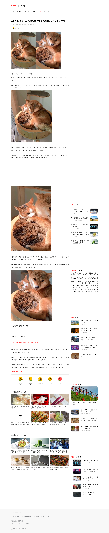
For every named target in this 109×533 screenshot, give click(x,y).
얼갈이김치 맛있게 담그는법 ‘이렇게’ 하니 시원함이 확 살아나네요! (39, 424)
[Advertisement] (40, 173)
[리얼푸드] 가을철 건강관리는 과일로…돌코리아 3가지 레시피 (20, 451)
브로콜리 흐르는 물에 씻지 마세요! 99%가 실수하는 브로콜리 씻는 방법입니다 (59, 424)
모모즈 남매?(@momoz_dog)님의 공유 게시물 (24, 342)
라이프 (39, 11)
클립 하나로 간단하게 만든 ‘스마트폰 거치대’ (40, 468)
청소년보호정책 (36, 516)
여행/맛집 (18, 11)
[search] (96, 5)
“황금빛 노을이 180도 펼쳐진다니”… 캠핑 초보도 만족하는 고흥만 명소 (81, 218)
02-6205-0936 (16, 523)
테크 (44, 11)
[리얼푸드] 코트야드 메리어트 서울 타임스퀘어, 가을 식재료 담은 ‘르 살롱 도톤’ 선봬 (20, 468)
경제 (34, 11)
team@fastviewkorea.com (33, 523)
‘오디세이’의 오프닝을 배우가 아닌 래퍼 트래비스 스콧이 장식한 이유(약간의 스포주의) (89, 330)
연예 (29, 11)
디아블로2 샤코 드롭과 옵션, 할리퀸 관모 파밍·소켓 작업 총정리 (20, 423)
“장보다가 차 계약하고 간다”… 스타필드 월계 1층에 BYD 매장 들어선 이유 (81, 211)
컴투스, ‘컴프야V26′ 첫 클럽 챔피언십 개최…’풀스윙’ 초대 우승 (90, 471)
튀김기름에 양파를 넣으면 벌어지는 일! (20, 407)
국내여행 (75, 220)
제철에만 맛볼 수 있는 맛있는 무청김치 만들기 (59, 468)
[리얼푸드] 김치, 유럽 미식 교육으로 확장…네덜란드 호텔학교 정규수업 (59, 451)
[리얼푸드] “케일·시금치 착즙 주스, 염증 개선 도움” (39, 451)
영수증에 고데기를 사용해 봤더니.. (58, 407)
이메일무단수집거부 (45, 516)
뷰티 (24, 11)
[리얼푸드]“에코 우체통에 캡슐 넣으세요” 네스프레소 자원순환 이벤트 (39, 407)
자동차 (74, 213)
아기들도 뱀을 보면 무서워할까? (89, 354)
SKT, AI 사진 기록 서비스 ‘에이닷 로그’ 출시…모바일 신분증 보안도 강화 (90, 478)
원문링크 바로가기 (17, 371)
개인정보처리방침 (28, 516)
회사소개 (22, 516)
